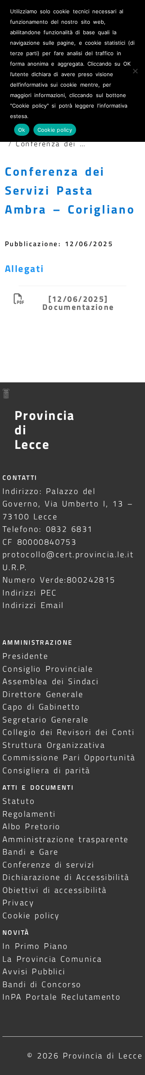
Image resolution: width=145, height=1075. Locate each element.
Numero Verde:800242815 (59, 579)
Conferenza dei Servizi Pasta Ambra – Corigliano (70, 190)
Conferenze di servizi (48, 864)
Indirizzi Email (33, 605)
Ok (21, 130)
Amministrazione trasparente (65, 839)
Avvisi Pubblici (34, 971)
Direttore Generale (42, 694)
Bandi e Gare (30, 851)
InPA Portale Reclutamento (61, 996)
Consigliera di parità (46, 770)
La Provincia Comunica (52, 959)
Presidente (25, 656)
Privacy (18, 902)
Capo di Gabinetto (41, 706)
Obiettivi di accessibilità (54, 890)
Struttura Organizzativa (53, 745)
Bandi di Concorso (42, 984)
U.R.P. (14, 567)
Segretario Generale (45, 719)
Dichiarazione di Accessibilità (65, 877)
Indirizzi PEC (29, 592)
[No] (135, 71)
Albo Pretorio (31, 826)
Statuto (18, 801)
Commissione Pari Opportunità (69, 757)
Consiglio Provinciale (47, 668)
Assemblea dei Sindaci (50, 681)
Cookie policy (31, 915)
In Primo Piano (35, 946)
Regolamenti (29, 813)
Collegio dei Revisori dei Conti (68, 732)
